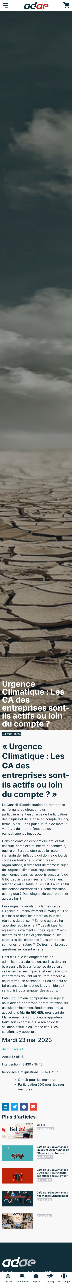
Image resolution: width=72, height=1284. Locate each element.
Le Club (8, 1281)
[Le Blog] (50, 1276)
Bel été (41, 1124)
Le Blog (50, 1281)
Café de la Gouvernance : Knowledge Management (52, 1194)
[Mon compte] (64, 1276)
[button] (5, 1107)
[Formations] (22, 1276)
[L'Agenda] (36, 1276)
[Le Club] (8, 1276)
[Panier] (66, 5)
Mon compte (64, 1281)
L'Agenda (36, 1281)
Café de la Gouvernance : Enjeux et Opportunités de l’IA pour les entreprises (53, 1150)
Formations (22, 1281)
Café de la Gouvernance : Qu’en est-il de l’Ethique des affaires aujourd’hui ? (52, 1173)
